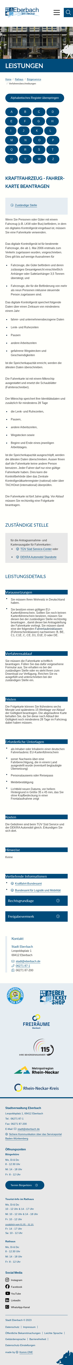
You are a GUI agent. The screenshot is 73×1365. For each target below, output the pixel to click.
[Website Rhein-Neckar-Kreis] (36, 1088)
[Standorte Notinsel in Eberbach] (15, 996)
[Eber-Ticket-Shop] (53, 997)
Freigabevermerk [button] (21, 916)
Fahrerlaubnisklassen (48, 628)
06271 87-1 (23, 965)
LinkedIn (16, 1300)
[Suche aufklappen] (68, 12)
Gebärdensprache (15, 1339)
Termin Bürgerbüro (21, 1185)
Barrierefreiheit (37, 1339)
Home (8, 79)
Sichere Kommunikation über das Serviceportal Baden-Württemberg (33, 1136)
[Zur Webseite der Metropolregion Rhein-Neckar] (36, 1070)
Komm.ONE (26, 1352)
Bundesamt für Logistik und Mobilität (38, 890)
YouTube (16, 1293)
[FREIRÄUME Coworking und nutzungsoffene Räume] (36, 1021)
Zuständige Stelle (26, 205)
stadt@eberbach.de (28, 961)
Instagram (16, 1280)
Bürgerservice (34, 79)
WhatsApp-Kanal (20, 1307)
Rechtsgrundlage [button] (21, 900)
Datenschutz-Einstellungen (20, 1345)
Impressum (29, 1327)
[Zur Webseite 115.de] (36, 1047)
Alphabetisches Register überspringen (35, 97)
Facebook (16, 1286)
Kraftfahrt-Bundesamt (28, 883)
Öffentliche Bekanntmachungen (23, 1333)
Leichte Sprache (53, 1333)
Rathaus (19, 79)
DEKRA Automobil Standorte (38, 557)
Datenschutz (12, 1327)
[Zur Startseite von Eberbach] (22, 12)
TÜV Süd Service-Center (36, 549)
